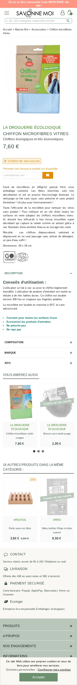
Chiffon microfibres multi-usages (20, 435)
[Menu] (6, 13)
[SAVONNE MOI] (34, 13)
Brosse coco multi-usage (57, 433)
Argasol (20, 519)
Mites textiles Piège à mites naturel (57, 530)
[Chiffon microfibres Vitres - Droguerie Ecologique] (38, 79)
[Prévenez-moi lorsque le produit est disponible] (47, 175)
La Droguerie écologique (32, 127)
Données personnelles (20, 669)
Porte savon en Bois (20, 528)
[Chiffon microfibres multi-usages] (20, 402)
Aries (57, 519)
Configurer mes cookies (54, 669)
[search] (68, 21)
